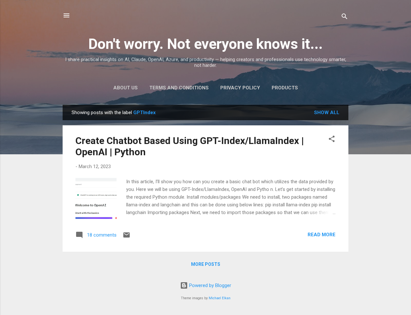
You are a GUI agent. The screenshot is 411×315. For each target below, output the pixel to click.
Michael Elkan (220, 298)
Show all (326, 112)
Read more (322, 235)
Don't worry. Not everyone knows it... (205, 43)
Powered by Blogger (209, 285)
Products (285, 88)
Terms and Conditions (179, 88)
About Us (125, 88)
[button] (332, 140)
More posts (205, 264)
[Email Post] (126, 237)
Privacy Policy (240, 88)
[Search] (344, 17)
